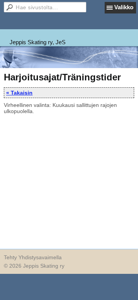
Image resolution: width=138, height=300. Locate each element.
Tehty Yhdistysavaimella (33, 257)
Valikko (123, 7)
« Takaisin (19, 93)
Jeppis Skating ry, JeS (38, 42)
